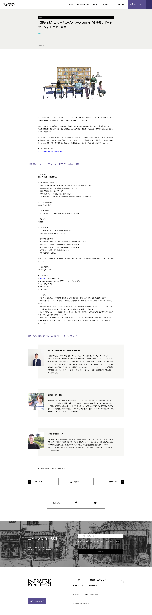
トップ (71, 4)
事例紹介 (106, 4)
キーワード (120, 4)
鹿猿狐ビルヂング (82, 4)
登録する (100, 551)
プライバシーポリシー (106, 542)
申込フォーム (44, 278)
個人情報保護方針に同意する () (99, 542)
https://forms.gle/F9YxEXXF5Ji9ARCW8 (50, 151)
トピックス (96, 4)
